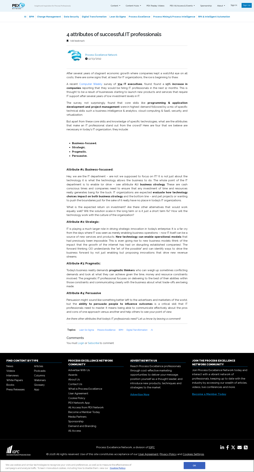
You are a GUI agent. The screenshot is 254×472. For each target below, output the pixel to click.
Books (10, 384)
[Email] (240, 448)
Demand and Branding (82, 426)
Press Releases (15, 389)
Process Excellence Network (101, 54)
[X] (234, 448)
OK (194, 465)
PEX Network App (79, 402)
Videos (10, 370)
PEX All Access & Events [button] (181, 5)
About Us (74, 379)
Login (81, 343)
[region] (127, 466)
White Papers (14, 380)
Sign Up (246, 5)
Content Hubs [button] (132, 5)
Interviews (12, 375)
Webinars (40, 380)
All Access (74, 430)
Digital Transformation (94, 17)
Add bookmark (77, 41)
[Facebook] (228, 448)
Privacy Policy (168, 454)
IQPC (152, 447)
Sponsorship (206, 5)
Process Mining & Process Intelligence (174, 17)
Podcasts (39, 370)
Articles (38, 366)
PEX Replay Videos (155, 5)
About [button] (220, 5)
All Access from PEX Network (86, 407)
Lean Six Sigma (118, 17)
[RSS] (246, 448)
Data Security (71, 17)
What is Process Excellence (85, 388)
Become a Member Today (84, 412)
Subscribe (93, 343)
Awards (72, 374)
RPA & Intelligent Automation (214, 17)
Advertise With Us (79, 370)
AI (25, 17)
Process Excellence (139, 17)
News (9, 366)
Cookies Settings (193, 454)
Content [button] (115, 5)
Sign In (234, 5)
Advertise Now (139, 394)
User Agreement (78, 393)
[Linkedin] (222, 448)
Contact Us (75, 384)
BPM (31, 17)
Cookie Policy (76, 398)
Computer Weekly (90, 84)
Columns (39, 375)
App (36, 389)
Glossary (39, 384)
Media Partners (77, 416)
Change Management (49, 17)
